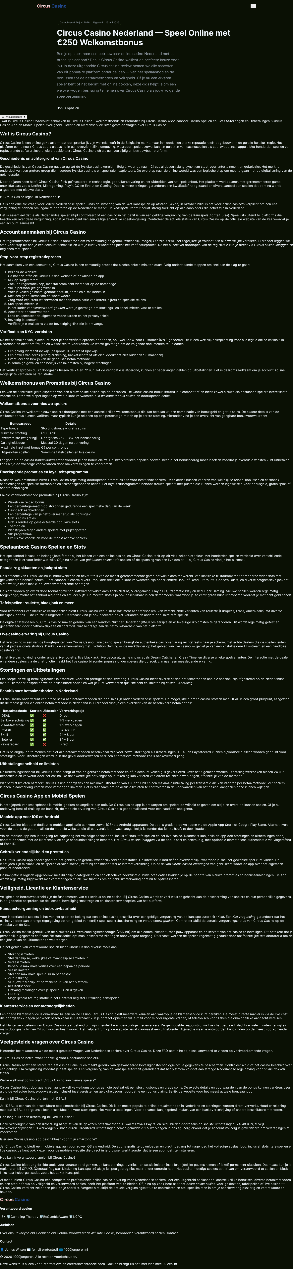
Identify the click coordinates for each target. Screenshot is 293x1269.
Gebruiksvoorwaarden (73, 1233)
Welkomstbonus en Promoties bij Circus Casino (130, 121)
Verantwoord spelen (149, 1233)
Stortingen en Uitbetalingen (248, 121)
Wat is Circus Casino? (17, 121)
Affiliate (97, 1233)
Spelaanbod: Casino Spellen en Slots (196, 121)
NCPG (75, 1217)
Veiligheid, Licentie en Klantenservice (74, 125)
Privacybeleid (25, 1233)
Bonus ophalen (68, 108)
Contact (172, 1233)
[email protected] (45, 1249)
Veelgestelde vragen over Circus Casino (135, 125)
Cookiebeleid (46, 1233)
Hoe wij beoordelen (118, 1233)
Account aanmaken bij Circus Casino (63, 121)
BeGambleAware (53, 1217)
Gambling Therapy (22, 1217)
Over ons (7, 1233)
